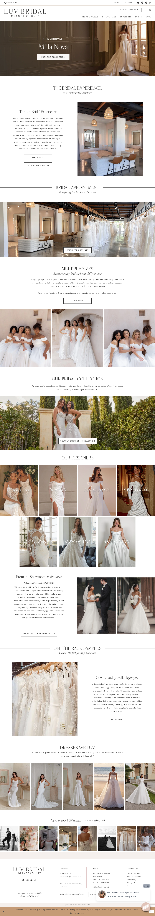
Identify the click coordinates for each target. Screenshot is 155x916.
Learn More (38, 157)
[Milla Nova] (97, 490)
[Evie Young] (136, 490)
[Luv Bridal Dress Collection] (77, 423)
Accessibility (131, 880)
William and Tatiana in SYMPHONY (39, 583)
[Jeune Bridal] (38, 542)
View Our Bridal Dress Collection (77, 441)
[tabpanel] (77, 48)
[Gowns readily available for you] (45, 699)
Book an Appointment (38, 165)
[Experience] (110, 139)
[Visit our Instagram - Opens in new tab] (142, 3)
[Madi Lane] (19, 490)
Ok (151, 911)
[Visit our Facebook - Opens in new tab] (138, 3)
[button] (117, 3)
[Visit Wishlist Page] (146, 10)
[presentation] (15, 786)
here (82, 913)
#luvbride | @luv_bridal (94, 820)
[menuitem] (10, 3)
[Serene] (58, 490)
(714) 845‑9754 (65, 873)
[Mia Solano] (116, 542)
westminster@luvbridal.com (70, 877)
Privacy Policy (132, 883)
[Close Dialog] (3, 911)
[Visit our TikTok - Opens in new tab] (150, 3)
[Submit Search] (126, 2)
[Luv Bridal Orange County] (25, 13)
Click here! (34, 896)
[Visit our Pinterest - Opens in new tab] (146, 3)
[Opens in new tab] (9, 838)
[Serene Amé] (77, 542)
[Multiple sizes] (25, 338)
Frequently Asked (133, 873)
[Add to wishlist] (27, 765)
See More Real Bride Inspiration (39, 633)
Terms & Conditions (134, 876)
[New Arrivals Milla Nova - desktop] (77, 48)
